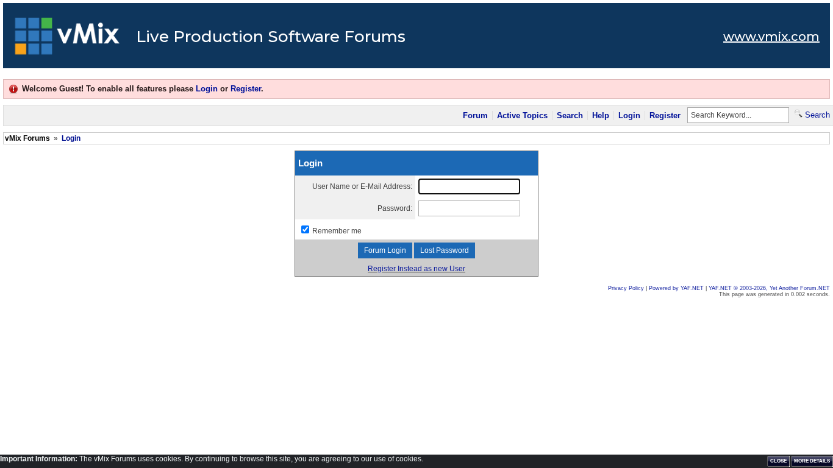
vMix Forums (27, 138)
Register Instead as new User (416, 268)
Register (246, 88)
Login (207, 88)
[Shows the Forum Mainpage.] (67, 39)
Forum (475, 115)
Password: (394, 208)
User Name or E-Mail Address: (362, 186)
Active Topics (522, 115)
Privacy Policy (626, 288)
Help (600, 115)
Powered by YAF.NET (676, 288)
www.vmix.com (771, 36)
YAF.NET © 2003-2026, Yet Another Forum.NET (769, 288)
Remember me (337, 231)
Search (570, 115)
